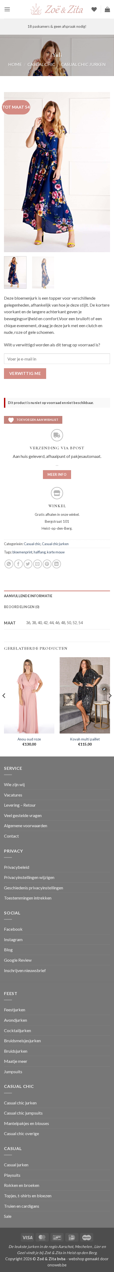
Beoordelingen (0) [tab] (21, 607)
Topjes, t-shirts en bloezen (27, 1195)
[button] (7, 9)
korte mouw (56, 552)
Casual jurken (16, 1164)
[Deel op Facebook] (18, 564)
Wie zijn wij (14, 784)
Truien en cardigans (21, 1205)
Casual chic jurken (83, 64)
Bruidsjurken (15, 1050)
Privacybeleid (16, 867)
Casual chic (41, 64)
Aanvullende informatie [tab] (28, 596)
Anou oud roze (29, 739)
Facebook (13, 929)
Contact (11, 835)
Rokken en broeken (21, 1185)
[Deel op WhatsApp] (9, 564)
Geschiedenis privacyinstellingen (33, 887)
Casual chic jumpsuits (23, 1112)
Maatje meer (15, 1061)
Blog (8, 949)
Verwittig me (25, 373)
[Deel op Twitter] (28, 564)
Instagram (13, 939)
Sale (7, 1216)
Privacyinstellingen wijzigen (29, 877)
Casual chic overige (21, 1133)
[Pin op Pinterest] (47, 564)
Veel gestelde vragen (23, 815)
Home (15, 64)
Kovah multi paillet (85, 739)
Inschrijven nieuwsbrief (25, 970)
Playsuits (12, 1175)
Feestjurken (14, 1009)
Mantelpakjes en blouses (26, 1123)
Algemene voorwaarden (25, 825)
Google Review (18, 959)
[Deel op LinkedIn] (56, 564)
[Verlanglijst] (94, 9)
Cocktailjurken (17, 1030)
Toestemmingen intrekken (27, 897)
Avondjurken (15, 1020)
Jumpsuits (13, 1071)
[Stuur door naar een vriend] (37, 564)
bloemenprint (22, 552)
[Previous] (12, 172)
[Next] (101, 172)
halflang (40, 552)
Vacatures (13, 794)
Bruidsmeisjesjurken (22, 1040)
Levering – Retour (20, 804)
